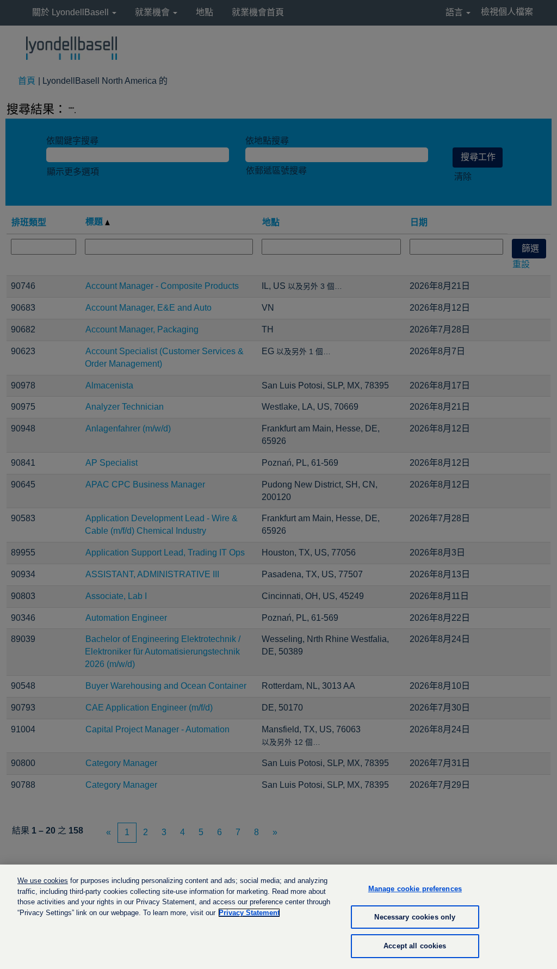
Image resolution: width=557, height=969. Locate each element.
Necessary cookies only (414, 917)
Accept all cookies (414, 946)
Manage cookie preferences (415, 889)
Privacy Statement (249, 913)
